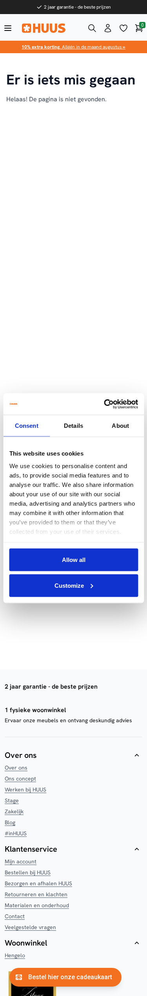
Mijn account (20, 861)
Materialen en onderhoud (37, 905)
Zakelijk (14, 811)
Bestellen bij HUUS (28, 872)
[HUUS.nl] (50, 28)
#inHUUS (16, 833)
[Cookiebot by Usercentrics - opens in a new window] (104, 404)
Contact (15, 916)
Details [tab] (73, 425)
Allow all (73, 559)
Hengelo (15, 955)
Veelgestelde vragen (30, 927)
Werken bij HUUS (25, 789)
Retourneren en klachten (36, 894)
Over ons (16, 767)
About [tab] (120, 425)
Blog (10, 822)
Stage (12, 800)
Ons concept (20, 778)
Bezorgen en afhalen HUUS (38, 883)
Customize (69, 585)
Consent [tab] (26, 425)
